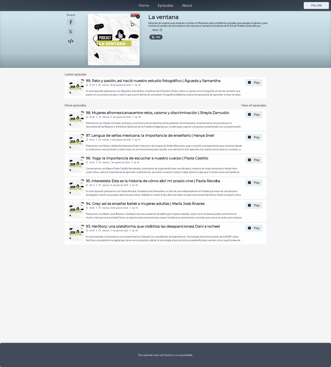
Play (257, 82)
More (154, 29)
